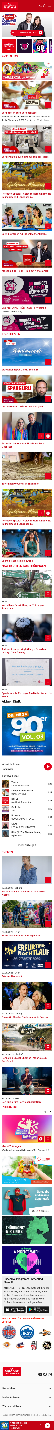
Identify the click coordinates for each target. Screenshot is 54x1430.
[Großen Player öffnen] (39, 1425)
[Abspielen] (47, 1426)
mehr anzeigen (27, 845)
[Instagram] (50, 1374)
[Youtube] (40, 1374)
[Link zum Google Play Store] (38, 1310)
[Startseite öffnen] (10, 6)
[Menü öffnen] (49, 6)
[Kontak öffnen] (40, 6)
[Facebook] (45, 1374)
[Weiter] (50, 1112)
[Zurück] (45, 1112)
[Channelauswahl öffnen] (44, 6)
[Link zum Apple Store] (15, 1310)
